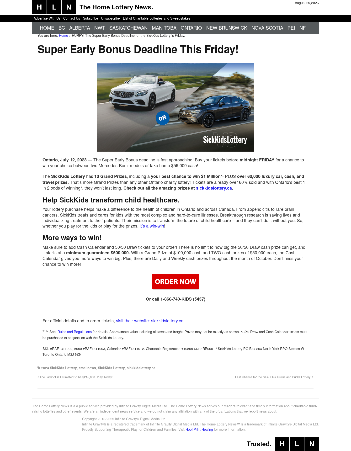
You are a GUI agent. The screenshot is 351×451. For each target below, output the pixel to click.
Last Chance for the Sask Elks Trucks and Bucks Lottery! (273, 377)
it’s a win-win (152, 226)
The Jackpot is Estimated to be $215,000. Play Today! (76, 377)
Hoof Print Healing (199, 429)
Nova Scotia (267, 27)
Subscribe (90, 18)
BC (61, 27)
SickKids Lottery (111, 367)
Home (47, 27)
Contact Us (71, 18)
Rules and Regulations (75, 331)
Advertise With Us (47, 18)
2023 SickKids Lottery (59, 367)
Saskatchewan (128, 27)
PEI (291, 27)
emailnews (87, 367)
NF (302, 27)
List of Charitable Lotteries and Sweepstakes (156, 18)
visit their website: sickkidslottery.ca (149, 320)
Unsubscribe (110, 18)
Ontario (191, 27)
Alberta (79, 27)
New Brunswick (226, 27)
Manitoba (164, 27)
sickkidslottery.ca (214, 188)
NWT (99, 27)
